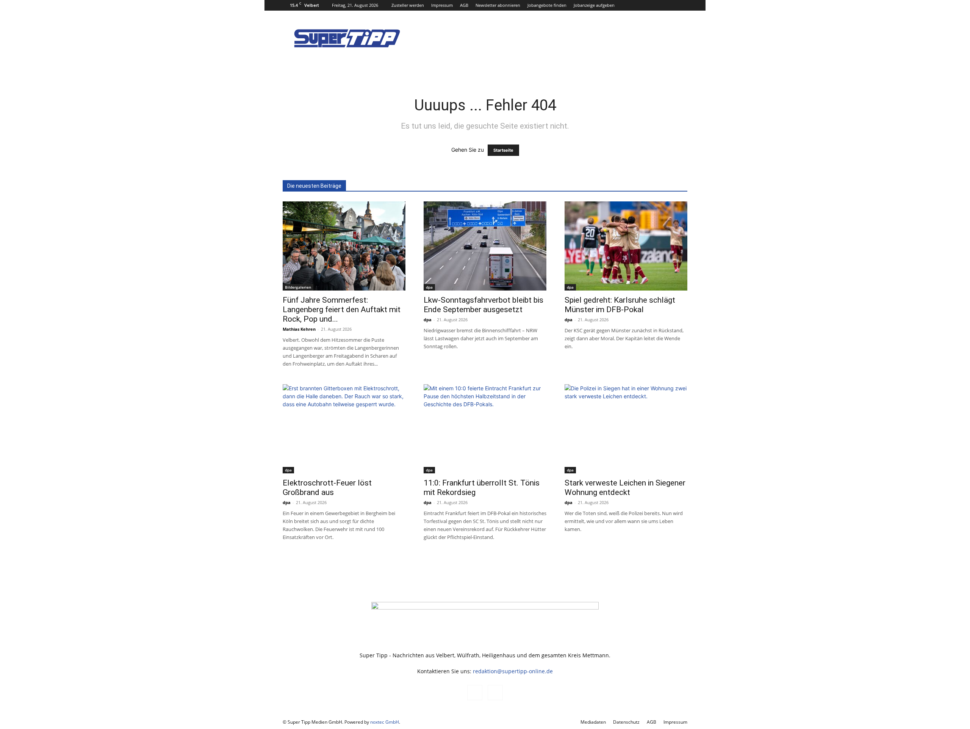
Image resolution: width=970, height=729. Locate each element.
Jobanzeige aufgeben (594, 5)
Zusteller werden (407, 5)
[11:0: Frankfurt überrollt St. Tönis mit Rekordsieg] (485, 428)
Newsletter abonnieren (498, 5)
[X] (681, 5)
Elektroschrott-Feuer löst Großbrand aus (327, 487)
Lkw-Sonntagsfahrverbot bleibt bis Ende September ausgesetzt (483, 304)
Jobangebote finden (546, 5)
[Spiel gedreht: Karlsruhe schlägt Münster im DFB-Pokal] (626, 246)
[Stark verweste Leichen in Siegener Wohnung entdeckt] (626, 428)
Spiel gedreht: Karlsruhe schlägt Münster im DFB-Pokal (620, 304)
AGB (464, 5)
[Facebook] (669, 5)
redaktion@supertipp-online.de (513, 671)
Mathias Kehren (299, 329)
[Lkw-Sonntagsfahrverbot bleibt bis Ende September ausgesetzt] (485, 246)
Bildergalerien (298, 287)
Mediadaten (593, 722)
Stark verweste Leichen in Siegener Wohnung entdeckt (625, 487)
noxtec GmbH (384, 722)
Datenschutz (626, 722)
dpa (429, 287)
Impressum (442, 5)
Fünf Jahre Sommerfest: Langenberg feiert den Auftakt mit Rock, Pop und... (342, 309)
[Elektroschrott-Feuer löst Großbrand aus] (344, 428)
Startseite (503, 150)
